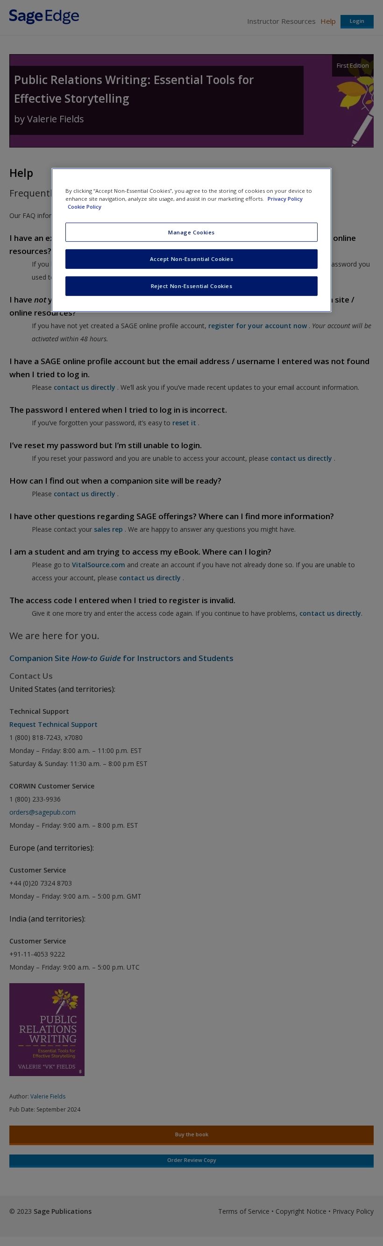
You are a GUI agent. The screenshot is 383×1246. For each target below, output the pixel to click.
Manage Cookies (191, 231)
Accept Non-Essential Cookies (192, 258)
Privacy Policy (285, 198)
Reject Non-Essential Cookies (192, 285)
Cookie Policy (84, 206)
